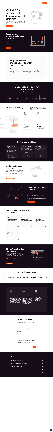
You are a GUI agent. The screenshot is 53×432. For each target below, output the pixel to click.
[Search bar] (36, 3)
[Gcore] (8, 3)
